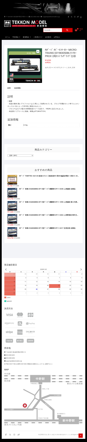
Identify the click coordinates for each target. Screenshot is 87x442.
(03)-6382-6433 (35, 16)
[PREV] (6, 269)
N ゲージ (64, 68)
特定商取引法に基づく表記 (46, 434)
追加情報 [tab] (17, 88)
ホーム (7, 37)
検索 (67, 30)
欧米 (69, 68)
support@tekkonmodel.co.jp (51, 16)
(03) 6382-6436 (10, 358)
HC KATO (57, 68)
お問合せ (57, 37)
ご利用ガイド (38, 37)
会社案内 (48, 37)
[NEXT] (81, 269)
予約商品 (15, 37)
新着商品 (26, 37)
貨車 (73, 68)
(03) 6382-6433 (10, 355)
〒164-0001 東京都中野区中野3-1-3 (17, 16)
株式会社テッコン (65, 434)
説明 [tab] (9, 88)
